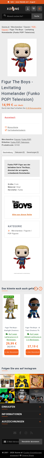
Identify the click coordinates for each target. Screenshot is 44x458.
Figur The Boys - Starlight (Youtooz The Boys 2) (11, 329)
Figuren (17, 139)
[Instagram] (26, 433)
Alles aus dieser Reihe (22, 215)
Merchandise (17, 231)
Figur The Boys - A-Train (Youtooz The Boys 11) (32, 329)
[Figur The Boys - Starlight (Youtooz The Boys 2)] (11, 308)
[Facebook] (20, 433)
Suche (36, 16)
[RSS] (31, 433)
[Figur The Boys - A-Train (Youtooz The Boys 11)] (33, 308)
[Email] (15, 433)
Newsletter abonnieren (30, 442)
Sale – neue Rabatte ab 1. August (23, 2)
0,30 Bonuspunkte (33, 108)
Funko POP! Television (20, 142)
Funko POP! (26, 139)
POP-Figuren (13, 234)
